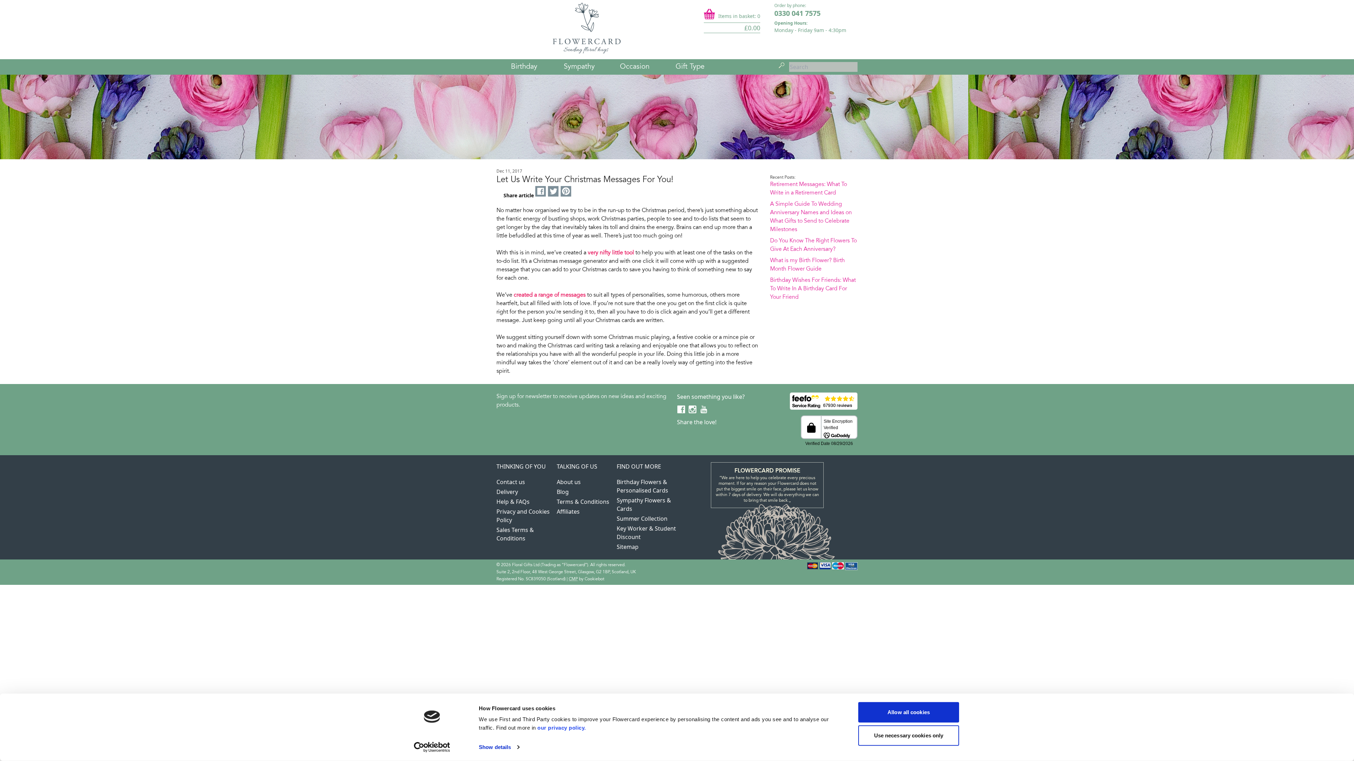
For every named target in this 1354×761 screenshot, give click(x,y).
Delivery (507, 492)
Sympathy (579, 66)
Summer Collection (642, 518)
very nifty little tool (611, 253)
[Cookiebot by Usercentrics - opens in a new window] (432, 747)
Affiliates (568, 511)
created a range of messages (550, 295)
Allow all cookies (909, 712)
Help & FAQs (513, 502)
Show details (495, 747)
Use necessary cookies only (909, 735)
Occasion (634, 66)
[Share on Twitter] (553, 191)
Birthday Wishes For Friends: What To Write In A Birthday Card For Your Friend (813, 289)
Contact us (510, 482)
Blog (563, 492)
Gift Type (690, 66)
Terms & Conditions (583, 502)
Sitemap (628, 547)
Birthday (524, 66)
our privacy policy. (561, 728)
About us (569, 482)
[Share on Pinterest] (566, 191)
